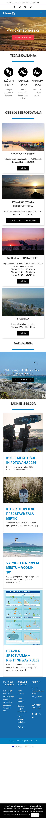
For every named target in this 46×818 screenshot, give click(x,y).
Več (40, 815)
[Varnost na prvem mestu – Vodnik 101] (23, 545)
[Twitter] (40, 714)
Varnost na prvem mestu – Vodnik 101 (22, 567)
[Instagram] (36, 714)
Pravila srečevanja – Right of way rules (22, 655)
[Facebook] (33, 714)
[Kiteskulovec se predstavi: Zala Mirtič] (23, 490)
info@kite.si (34, 2)
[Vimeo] (33, 717)
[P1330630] (23, 289)
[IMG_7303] (23, 124)
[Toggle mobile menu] (41, 13)
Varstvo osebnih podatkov (21, 719)
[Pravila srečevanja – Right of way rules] (23, 617)
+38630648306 (38, 691)
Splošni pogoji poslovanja (22, 709)
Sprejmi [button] (34, 815)
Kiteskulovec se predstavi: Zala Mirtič (20, 513)
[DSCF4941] (23, 228)
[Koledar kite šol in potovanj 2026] (23, 432)
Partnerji (21, 727)
